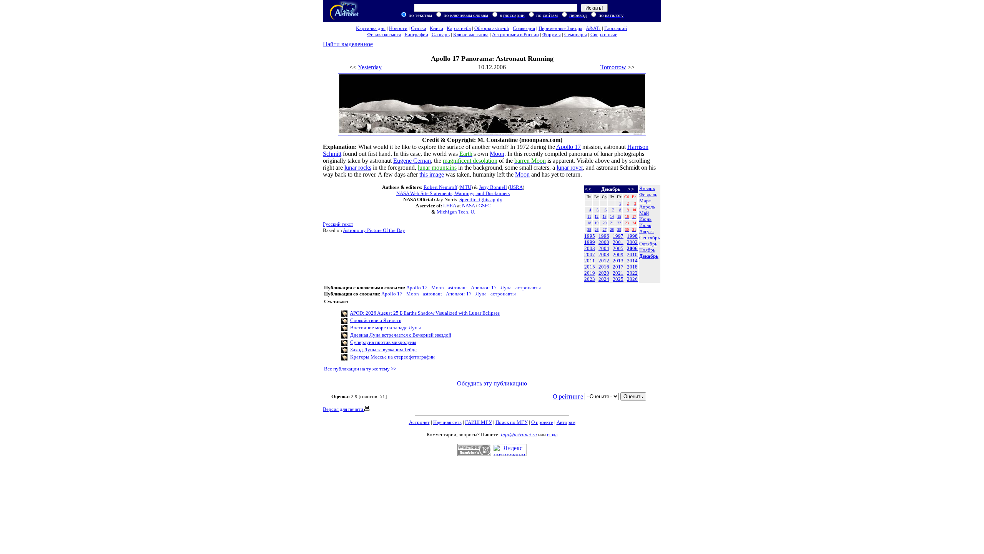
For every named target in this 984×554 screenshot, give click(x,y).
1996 (603, 236)
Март (645, 201)
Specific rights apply (480, 199)
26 (596, 229)
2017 (618, 267)
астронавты (528, 287)
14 (612, 216)
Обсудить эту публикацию (492, 383)
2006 (632, 248)
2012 (603, 261)
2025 (618, 279)
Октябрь (648, 244)
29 (619, 229)
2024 (603, 279)
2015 (589, 267)
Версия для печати (343, 409)
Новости (398, 28)
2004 (603, 248)
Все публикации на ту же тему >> (360, 369)
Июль (645, 225)
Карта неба (459, 28)
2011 (589, 261)
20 (605, 223)
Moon (497, 153)
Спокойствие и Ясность (375, 320)
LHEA (449, 206)
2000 (603, 242)
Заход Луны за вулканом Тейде (383, 349)
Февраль (648, 194)
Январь (647, 188)
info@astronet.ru (519, 434)
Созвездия (524, 28)
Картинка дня (371, 28)
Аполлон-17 (484, 287)
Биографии (416, 34)
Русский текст (338, 224)
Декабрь (648, 256)
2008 (603, 254)
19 (596, 223)
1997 (618, 236)
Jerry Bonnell (493, 187)
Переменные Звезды (560, 28)
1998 (632, 236)
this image (431, 174)
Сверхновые (603, 34)
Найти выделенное (348, 44)
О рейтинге (568, 396)
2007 (589, 254)
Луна (506, 287)
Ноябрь (647, 250)
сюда (552, 434)
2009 (618, 254)
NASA (468, 206)
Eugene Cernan (412, 160)
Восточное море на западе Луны (385, 327)
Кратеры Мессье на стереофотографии (392, 357)
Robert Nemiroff (440, 187)
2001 (618, 242)
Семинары (575, 34)
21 (612, 223)
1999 (589, 242)
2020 (603, 273)
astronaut (457, 287)
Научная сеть (447, 422)
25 (589, 229)
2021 (618, 273)
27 (605, 229)
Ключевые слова (471, 34)
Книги (436, 28)
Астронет (419, 422)
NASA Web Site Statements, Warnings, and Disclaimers (453, 193)
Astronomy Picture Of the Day (374, 230)
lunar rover (570, 167)
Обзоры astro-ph (491, 28)
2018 (632, 267)
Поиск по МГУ (511, 422)
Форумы (551, 34)
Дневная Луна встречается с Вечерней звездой (400, 335)
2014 (632, 261)
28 (612, 229)
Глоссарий (615, 28)
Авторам (566, 422)
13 (605, 216)
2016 (603, 267)
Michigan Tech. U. (456, 212)
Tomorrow (613, 67)
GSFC (485, 206)
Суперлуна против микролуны (383, 342)
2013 (618, 261)
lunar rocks (357, 167)
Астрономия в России (515, 34)
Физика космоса (384, 34)
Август (646, 231)
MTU (465, 187)
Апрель (647, 207)
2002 (632, 242)
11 (589, 216)
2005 (618, 248)
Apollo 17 (568, 147)
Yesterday (370, 67)
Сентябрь (649, 237)
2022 (632, 273)
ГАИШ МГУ (478, 422)
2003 (589, 248)
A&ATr (593, 28)
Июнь (645, 219)
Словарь (441, 34)
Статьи (418, 28)
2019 (589, 273)
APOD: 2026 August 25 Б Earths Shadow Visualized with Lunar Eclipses (425, 313)
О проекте (542, 422)
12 (596, 216)
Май (644, 213)
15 (619, 216)
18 (589, 223)
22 (619, 223)
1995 (589, 236)
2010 (632, 254)
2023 (589, 279)
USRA (516, 187)
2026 (632, 279)
